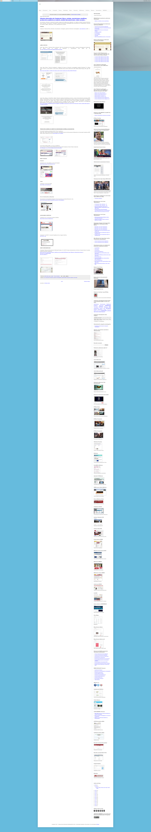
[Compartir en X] (65, 276)
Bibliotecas (81, 10)
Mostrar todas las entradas (75, 14)
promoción (104, 310)
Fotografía (55, 10)
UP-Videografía (97, 33)
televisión (103, 311)
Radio (70, 10)
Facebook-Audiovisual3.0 (99, 672)
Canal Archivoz (97, 250)
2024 (96, 790)
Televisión (75, 10)
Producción (101, 305)
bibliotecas (106, 306)
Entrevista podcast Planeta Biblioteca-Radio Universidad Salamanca (102, 218)
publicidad (109, 310)
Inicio (62, 281)
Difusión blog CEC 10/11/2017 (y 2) (100, 96)
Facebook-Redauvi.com (98, 677)
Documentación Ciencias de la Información (101, 656)
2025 (96, 785)
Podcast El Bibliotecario (98, 260)
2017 (96, 800)
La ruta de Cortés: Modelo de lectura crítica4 (102, 60)
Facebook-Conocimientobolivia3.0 (100, 674)
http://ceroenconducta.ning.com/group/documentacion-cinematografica (52, 200)
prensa (95, 310)
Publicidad (65, 10)
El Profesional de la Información (100, 657)
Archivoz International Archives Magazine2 (101, 242)
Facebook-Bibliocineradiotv (99, 673)
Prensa (60, 10)
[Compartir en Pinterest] (67, 276)
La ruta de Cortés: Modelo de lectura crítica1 (102, 56)
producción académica (70, 277)
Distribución (109, 304)
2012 (96, 805)
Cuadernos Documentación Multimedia (101, 655)
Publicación (108, 305)
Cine (50, 10)
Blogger (98, 824)
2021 (96, 794)
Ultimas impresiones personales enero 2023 (102, 211)
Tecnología (96, 306)
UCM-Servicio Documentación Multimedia (101, 26)
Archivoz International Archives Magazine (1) (102, 97)
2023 (96, 791)
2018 (96, 798)
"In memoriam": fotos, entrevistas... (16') (101, 205)
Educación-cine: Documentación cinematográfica (102, 671)
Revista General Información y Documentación (102, 658)
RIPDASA (105, 10)
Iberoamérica (98, 10)
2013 (96, 804)
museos (104, 309)
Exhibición (96, 305)
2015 (96, 801)
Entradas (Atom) (47, 283)
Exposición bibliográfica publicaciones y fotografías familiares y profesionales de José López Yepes (102, 207)
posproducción (109, 309)
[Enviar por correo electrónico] (63, 276)
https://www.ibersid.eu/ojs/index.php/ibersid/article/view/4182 (51, 49)
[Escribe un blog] (64, 276)
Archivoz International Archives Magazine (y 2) (102, 98)
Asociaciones (96, 304)
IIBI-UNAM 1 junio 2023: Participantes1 (101, 226)
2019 (96, 797)
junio (96, 786)
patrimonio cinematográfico (57, 277)
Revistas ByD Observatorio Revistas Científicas (102, 663)
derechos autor (102, 308)
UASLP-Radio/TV (97, 34)
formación (108, 308)
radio (95, 311)
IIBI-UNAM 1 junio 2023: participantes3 (101, 229)
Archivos (87, 10)
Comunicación (47, 277)
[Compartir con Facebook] (66, 276)
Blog (40, 10)
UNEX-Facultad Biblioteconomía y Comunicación (102, 36)
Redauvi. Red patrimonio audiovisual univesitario (102, 115)
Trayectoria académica (98, 198)
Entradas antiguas (87, 281)
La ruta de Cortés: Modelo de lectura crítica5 (102, 61)
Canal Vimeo (97, 249)
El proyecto (45, 10)
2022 (96, 793)
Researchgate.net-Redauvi (99, 678)
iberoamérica (51, 277)
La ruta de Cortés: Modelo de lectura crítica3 (102, 59)
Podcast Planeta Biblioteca (99, 251)
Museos (92, 10)
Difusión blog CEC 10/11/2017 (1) (100, 95)
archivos (101, 306)
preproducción (99, 310)
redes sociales (98, 311)
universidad (75, 277)
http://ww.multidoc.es (43, 254)
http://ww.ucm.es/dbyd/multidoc (45, 253)
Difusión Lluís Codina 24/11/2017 (100, 92)
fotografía (95, 309)
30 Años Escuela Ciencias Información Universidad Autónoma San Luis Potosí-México (102, 210)
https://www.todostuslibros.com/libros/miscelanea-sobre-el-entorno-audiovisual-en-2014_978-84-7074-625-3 (58, 70)
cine (44, 277)
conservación (96, 308)
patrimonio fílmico (64, 277)
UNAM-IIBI (96, 35)
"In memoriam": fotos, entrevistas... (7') (101, 204)
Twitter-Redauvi (97, 679)
